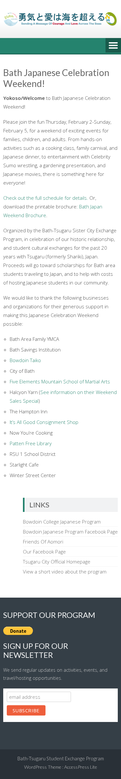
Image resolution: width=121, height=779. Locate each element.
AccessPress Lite (80, 767)
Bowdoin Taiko (25, 360)
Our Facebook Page (44, 551)
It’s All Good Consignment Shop (44, 422)
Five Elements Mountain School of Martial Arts (60, 381)
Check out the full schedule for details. (45, 198)
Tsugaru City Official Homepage (56, 561)
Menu (113, 45)
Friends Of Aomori (43, 541)
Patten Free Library (31, 443)
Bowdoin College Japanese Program (62, 521)
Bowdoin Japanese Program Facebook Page (70, 531)
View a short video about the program (64, 571)
